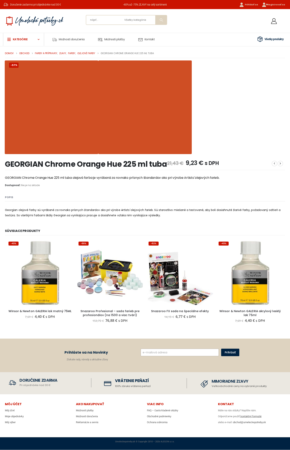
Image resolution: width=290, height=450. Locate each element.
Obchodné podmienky (159, 416)
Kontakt (150, 39)
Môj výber (10, 422)
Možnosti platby (114, 39)
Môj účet (10, 410)
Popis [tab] (9, 197)
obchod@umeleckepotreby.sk (249, 422)
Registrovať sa (276, 4)
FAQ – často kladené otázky (162, 410)
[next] (280, 163)
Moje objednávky (14, 416)
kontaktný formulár (251, 416)
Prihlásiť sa (251, 4)
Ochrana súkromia (157, 422)
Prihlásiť (230, 352)
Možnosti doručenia (71, 39)
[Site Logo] (34, 21)
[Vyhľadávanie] (161, 19)
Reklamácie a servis (87, 422)
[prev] (274, 163)
